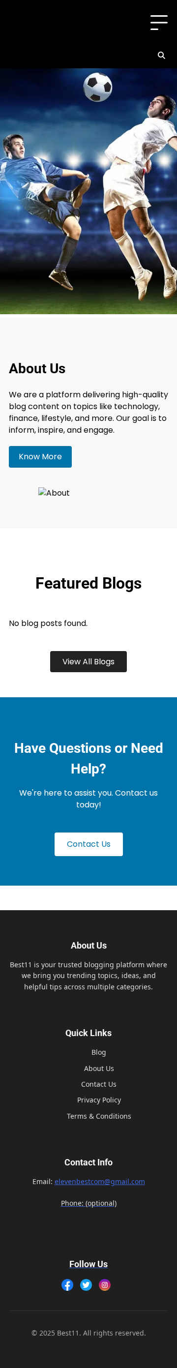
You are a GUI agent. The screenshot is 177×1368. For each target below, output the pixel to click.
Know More (40, 456)
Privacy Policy (99, 1099)
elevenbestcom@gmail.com (100, 1181)
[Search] (161, 55)
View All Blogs (88, 661)
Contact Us (89, 844)
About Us (99, 1068)
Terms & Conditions (99, 1116)
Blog (98, 1052)
